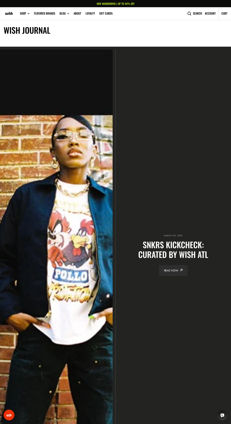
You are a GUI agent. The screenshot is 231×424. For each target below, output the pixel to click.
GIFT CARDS (106, 13)
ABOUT (77, 13)
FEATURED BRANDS (44, 13)
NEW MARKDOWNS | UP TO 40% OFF (115, 4)
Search (197, 13)
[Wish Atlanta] (9, 13)
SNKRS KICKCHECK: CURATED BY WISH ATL (173, 249)
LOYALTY (90, 13)
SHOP (23, 13)
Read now (171, 271)
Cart (224, 13)
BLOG (63, 13)
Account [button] (210, 13)
